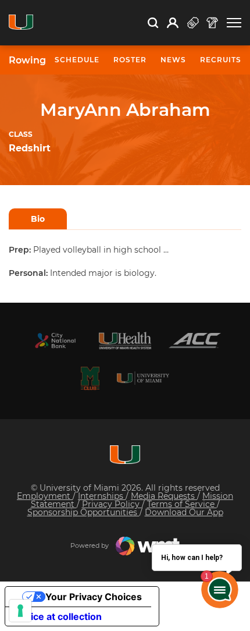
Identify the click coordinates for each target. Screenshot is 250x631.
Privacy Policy (112, 504)
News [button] (173, 59)
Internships (102, 496)
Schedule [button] (77, 59)
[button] (234, 23)
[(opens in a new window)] (55, 340)
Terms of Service (182, 504)
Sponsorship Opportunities (83, 512)
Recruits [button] (220, 59)
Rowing (27, 60)
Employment (45, 496)
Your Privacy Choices (93, 596)
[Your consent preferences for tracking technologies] (20, 611)
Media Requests (164, 496)
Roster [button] (130, 59)
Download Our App (184, 512)
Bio (38, 219)
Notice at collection (58, 616)
